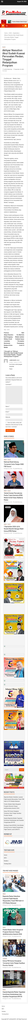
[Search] (23, 25)
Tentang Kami (7, 863)
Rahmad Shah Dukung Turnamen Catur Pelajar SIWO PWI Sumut (14, 464)
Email (7, 412)
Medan (5, 459)
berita (8, 329)
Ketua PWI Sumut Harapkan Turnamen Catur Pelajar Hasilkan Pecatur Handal (12, 813)
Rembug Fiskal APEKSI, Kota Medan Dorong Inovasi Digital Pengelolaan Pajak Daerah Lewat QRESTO (14, 827)
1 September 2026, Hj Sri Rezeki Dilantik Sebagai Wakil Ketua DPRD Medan (13, 528)
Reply (10, 369)
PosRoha (10, 1019)
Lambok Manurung (8, 69)
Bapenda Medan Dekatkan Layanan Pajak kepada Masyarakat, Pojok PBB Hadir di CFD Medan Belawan (14, 799)
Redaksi (6, 861)
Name (8, 406)
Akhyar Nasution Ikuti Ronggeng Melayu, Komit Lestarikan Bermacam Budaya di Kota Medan (8, 340)
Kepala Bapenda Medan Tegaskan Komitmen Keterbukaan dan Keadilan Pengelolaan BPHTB (14, 820)
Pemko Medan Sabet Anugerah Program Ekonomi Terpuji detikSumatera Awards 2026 (12, 806)
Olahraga (5, 958)
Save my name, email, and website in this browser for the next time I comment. (14, 424)
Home (5, 855)
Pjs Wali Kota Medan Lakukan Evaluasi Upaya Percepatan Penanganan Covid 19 (19, 339)
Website (8, 417)
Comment (9, 384)
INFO (5, 858)
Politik (8, 459)
